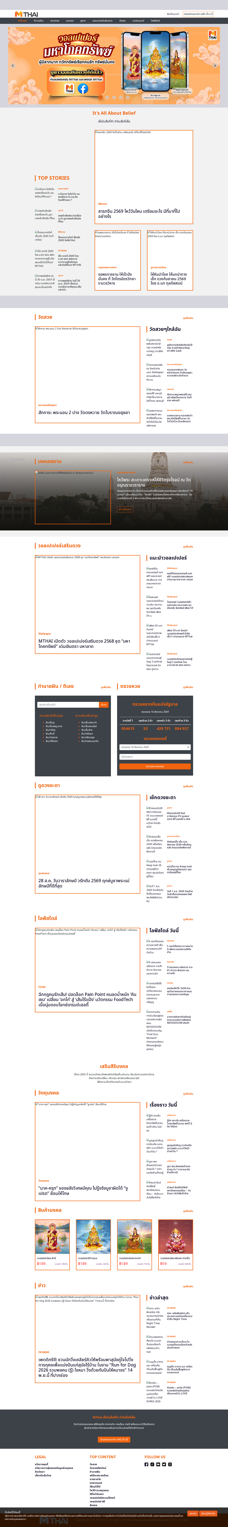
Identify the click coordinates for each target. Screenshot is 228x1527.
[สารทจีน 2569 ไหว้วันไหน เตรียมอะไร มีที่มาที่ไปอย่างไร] (144, 164)
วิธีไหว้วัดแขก (97, 1494)
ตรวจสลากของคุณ (155, 766)
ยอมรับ (193, 1513)
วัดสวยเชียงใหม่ (98, 1468)
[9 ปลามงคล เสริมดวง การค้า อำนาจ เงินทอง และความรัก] (155, 968)
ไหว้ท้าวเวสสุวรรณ (99, 1490)
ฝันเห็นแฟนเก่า (89, 722)
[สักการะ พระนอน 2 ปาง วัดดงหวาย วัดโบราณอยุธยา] (87, 363)
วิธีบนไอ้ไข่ (95, 1487)
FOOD (41, 987)
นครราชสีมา (63, 188)
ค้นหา (104, 705)
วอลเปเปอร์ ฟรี (97, 1501)
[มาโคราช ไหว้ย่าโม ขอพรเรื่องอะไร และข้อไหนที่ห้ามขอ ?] (45, 193)
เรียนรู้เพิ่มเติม (208, 1513)
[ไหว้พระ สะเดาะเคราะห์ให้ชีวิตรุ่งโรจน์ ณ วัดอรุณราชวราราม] (72, 497)
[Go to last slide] (13, 65)
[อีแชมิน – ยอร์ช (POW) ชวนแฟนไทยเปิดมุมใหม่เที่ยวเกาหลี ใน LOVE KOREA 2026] (155, 1392)
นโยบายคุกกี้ (41, 1464)
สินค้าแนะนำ (173, 14)
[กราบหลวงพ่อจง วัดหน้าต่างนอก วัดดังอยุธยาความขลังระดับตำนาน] (155, 372)
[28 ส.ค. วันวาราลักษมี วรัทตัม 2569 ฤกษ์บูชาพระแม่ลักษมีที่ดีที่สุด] (87, 831)
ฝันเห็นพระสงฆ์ (89, 726)
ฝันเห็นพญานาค (54, 726)
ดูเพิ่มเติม (188, 318)
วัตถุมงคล (43, 1181)
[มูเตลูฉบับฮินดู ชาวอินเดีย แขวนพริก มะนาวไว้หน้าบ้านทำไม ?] (155, 1146)
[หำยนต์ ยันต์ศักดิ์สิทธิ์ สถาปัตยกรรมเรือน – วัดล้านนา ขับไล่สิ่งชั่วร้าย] (155, 1190)
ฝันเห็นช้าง (86, 730)
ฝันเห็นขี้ (50, 734)
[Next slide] (214, 65)
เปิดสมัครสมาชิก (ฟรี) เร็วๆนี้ (114, 1439)
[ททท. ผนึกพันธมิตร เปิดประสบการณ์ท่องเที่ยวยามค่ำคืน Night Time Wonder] (155, 1318)
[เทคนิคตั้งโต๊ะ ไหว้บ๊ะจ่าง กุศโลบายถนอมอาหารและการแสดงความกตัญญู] (155, 993)
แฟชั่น (169, 1011)
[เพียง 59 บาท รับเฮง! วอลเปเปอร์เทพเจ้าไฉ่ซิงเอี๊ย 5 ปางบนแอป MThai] (155, 635)
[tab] (100, 97)
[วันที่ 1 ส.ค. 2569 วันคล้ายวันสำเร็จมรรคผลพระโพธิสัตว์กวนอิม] (155, 894)
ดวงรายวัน (95, 1479)
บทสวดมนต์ (138, 21)
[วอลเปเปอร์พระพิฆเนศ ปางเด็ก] (176, 1237)
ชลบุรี (169, 339)
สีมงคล (93, 1505)
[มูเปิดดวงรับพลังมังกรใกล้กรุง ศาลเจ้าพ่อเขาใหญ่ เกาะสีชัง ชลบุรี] (155, 347)
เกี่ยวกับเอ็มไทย (43, 1475)
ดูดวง (60, 210)
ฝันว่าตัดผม (87, 734)
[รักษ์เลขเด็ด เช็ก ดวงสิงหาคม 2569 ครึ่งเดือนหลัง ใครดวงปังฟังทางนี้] (155, 844)
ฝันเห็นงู (50, 722)
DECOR (170, 940)
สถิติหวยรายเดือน (99, 1475)
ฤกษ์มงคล (43, 873)
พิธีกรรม (61, 232)
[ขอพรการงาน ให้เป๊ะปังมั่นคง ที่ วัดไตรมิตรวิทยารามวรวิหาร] (117, 247)
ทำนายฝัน (39, 21)
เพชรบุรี (170, 389)
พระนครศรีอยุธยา (47, 405)
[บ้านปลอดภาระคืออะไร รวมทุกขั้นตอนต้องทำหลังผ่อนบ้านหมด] (155, 1344)
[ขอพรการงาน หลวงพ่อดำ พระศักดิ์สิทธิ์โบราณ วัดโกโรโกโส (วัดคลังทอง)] (155, 418)
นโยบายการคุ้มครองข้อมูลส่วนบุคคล (54, 1468)
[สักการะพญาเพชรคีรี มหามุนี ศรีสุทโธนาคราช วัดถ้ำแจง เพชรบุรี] (155, 395)
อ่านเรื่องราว (125, 509)
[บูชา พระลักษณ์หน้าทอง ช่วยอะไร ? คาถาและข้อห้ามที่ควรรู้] (155, 1167)
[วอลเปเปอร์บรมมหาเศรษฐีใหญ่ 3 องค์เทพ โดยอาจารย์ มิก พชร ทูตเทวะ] (155, 662)
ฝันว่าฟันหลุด (87, 737)
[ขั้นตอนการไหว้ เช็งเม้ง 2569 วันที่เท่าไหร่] (45, 236)
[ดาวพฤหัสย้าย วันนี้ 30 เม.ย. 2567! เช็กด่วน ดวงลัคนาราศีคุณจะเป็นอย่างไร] (45, 281)
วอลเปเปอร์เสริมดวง (102, 21)
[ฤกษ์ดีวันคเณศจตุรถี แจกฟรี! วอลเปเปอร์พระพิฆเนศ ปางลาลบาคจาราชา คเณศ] (155, 578)
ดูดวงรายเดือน (158, 267)
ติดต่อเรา (40, 1472)
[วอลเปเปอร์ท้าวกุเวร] (93, 1237)
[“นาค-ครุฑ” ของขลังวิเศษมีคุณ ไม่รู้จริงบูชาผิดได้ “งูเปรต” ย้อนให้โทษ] (87, 1139)
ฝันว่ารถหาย (52, 737)
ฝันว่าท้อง (51, 730)
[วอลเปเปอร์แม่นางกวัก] (135, 1237)
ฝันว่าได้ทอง (52, 741)
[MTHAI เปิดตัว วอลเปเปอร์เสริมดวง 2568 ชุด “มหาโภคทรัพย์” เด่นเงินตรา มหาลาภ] (114, 102)
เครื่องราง (171, 1115)
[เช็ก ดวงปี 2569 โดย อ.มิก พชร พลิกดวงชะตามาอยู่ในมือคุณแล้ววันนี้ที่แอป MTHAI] (45, 258)
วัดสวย (122, 21)
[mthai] (26, 14)
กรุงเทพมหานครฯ (107, 267)
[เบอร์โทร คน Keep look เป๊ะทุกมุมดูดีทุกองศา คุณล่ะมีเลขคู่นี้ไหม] (155, 869)
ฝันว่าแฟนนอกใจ (89, 741)
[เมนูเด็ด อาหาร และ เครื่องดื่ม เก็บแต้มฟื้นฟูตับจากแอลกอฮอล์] (155, 1367)
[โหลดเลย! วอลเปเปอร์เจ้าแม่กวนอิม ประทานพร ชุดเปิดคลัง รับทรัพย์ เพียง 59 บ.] (155, 606)
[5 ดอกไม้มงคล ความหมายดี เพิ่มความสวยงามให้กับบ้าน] (155, 947)
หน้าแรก (22, 21)
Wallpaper (44, 634)
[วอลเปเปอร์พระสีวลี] (52, 1237)
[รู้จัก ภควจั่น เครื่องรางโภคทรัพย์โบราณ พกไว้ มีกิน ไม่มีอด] (155, 1123)
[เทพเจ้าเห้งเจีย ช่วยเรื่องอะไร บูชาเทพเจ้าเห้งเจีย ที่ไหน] (45, 214)
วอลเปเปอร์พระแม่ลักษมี (102, 1498)
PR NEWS (62, 250)
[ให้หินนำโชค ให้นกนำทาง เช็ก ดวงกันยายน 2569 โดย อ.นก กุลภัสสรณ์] (170, 247)
